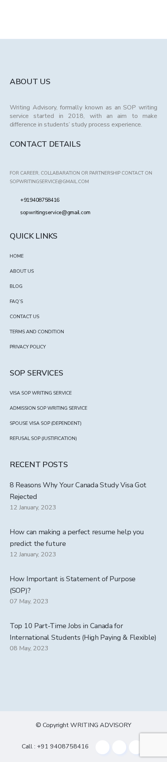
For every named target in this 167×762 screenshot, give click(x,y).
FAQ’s (16, 301)
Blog (16, 286)
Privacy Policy (28, 347)
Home (17, 256)
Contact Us (24, 316)
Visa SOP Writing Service (41, 393)
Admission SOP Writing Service (48, 408)
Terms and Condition (37, 332)
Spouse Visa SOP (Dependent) (46, 423)
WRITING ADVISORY (100, 725)
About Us (22, 271)
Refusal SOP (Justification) (43, 438)
